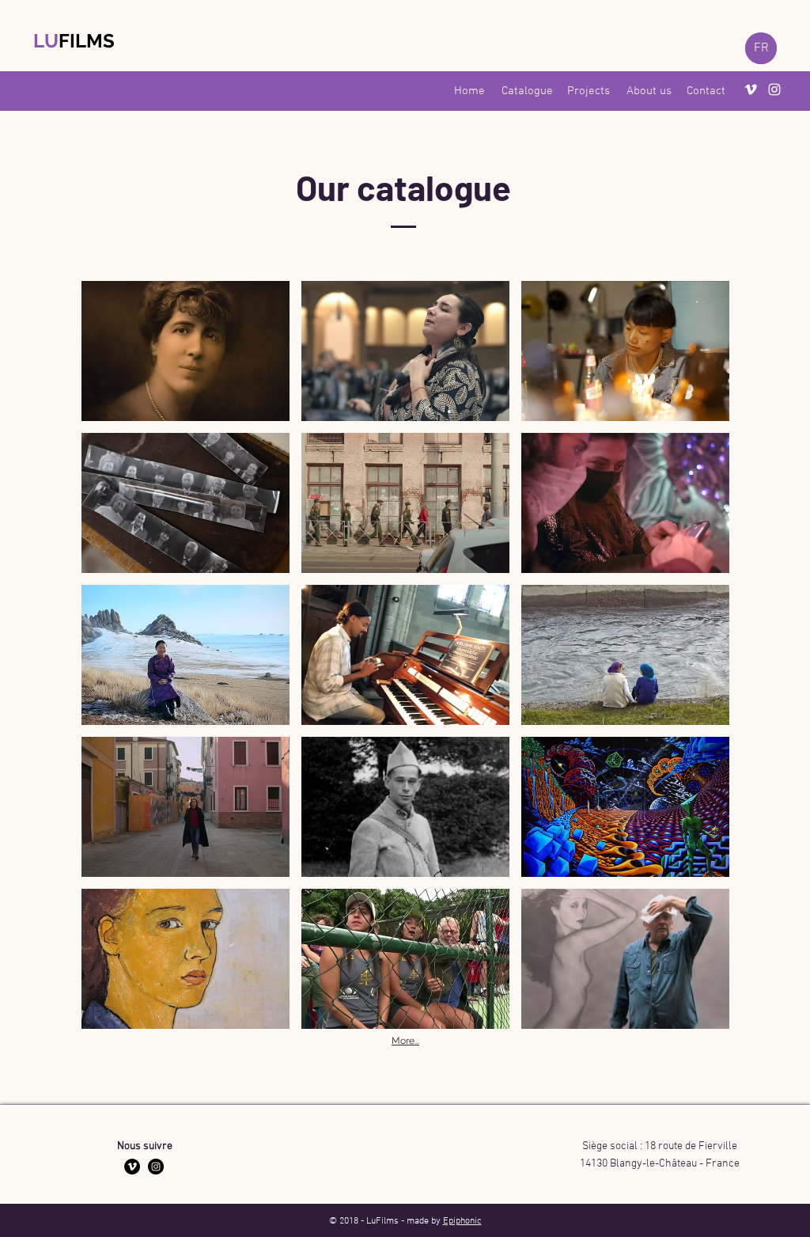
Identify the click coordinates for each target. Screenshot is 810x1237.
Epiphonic (462, 1221)
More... (405, 1040)
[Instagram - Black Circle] (156, 1166)
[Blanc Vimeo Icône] (751, 89)
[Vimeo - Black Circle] (132, 1166)
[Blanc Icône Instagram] (774, 89)
